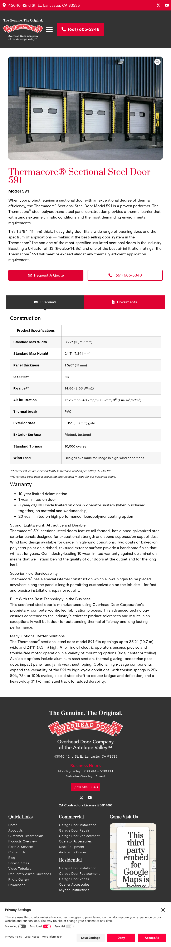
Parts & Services (21, 847)
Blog (11, 857)
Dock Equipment (71, 847)
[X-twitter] (158, 5)
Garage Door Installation (77, 825)
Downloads (16, 885)
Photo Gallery (18, 879)
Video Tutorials (19, 868)
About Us (15, 830)
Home (12, 825)
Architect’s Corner (72, 852)
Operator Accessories (75, 841)
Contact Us (16, 852)
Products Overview (22, 841)
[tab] (45, 302)
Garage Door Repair (74, 830)
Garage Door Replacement (79, 836)
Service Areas (18, 863)
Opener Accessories (74, 884)
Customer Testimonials (26, 836)
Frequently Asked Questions (29, 874)
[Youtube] (167, 5)
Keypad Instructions (74, 890)
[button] (49, 29)
